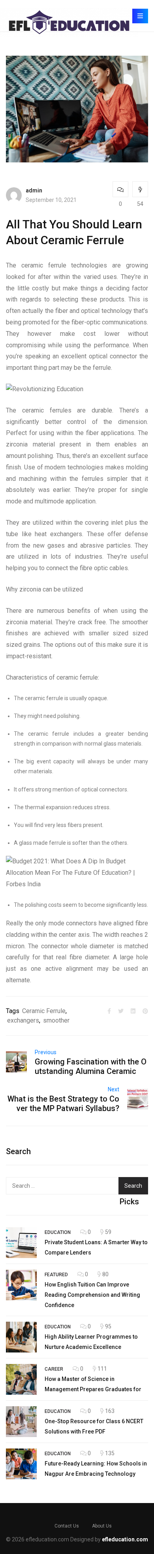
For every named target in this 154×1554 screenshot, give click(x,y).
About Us (102, 1526)
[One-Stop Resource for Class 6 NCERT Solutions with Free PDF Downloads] (21, 1421)
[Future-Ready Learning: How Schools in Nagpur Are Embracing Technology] (21, 1464)
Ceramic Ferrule (44, 1011)
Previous (45, 1052)
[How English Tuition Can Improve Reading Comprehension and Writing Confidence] (21, 1285)
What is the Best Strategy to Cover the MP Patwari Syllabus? (63, 1103)
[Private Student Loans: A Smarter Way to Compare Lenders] (21, 1242)
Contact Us (66, 1526)
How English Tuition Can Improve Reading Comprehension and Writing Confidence (92, 1294)
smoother (56, 1020)
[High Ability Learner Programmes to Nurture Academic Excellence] (21, 1337)
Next (113, 1089)
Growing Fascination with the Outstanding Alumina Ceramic (90, 1066)
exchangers (23, 1020)
